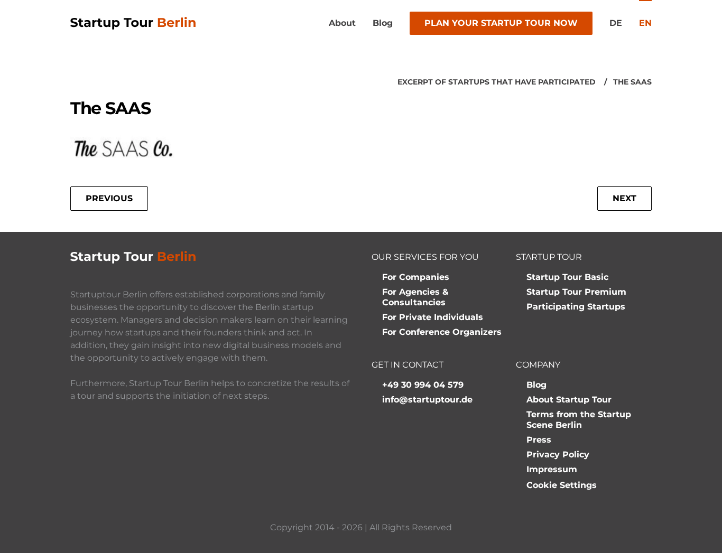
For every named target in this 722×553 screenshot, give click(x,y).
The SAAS (632, 82)
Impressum (551, 469)
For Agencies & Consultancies (415, 297)
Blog (383, 23)
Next (624, 198)
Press (538, 440)
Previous (109, 198)
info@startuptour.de (427, 400)
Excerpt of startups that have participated (496, 82)
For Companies (415, 277)
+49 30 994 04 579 (423, 385)
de (615, 23)
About (342, 23)
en (645, 23)
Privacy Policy (557, 454)
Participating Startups (575, 307)
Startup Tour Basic (567, 277)
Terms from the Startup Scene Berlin (578, 419)
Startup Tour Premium (576, 292)
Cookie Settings (561, 485)
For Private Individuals (432, 317)
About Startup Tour (569, 400)
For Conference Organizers (442, 332)
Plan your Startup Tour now (501, 23)
